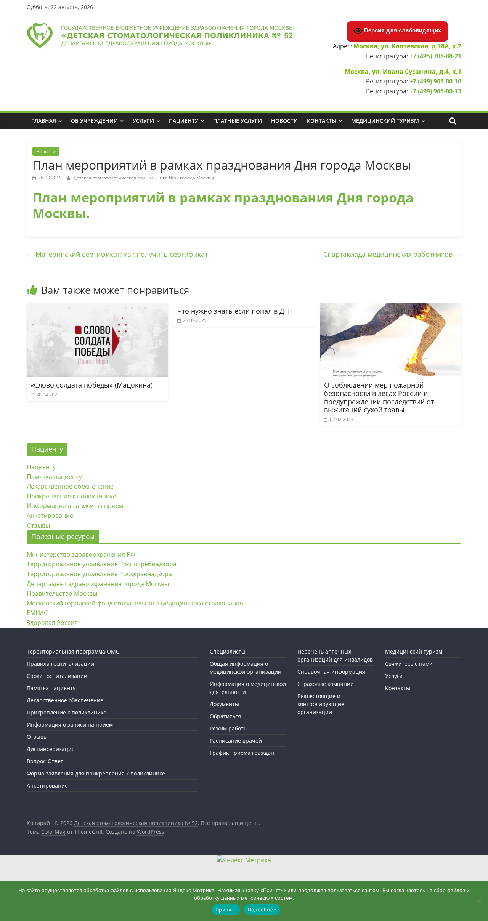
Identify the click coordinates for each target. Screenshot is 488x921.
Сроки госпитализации (57, 675)
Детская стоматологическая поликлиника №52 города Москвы (144, 178)
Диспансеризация (51, 749)
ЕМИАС (37, 613)
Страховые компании (325, 683)
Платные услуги (237, 120)
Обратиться (225, 716)
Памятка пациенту (54, 477)
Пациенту (183, 120)
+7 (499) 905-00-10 (435, 81)
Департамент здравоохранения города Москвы (98, 584)
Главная (43, 120)
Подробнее (262, 910)
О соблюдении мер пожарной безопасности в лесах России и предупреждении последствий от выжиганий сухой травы (379, 397)
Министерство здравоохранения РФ (81, 554)
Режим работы (229, 728)
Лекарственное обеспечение (70, 486)
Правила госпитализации (60, 663)
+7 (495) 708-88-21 (435, 56)
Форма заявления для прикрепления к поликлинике (96, 773)
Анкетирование (50, 515)
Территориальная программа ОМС (73, 651)
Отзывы (38, 525)
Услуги (143, 120)
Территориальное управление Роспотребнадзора (102, 564)
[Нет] (478, 901)
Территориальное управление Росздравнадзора (99, 574)
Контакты (321, 120)
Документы (224, 704)
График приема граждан (242, 752)
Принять (225, 910)
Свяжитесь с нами (409, 663)
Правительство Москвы (62, 593)
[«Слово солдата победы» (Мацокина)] (97, 308)
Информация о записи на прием (75, 505)
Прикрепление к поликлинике (71, 496)
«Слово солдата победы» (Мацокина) (91, 384)
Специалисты (228, 651)
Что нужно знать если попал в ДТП (235, 311)
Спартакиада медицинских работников (392, 254)
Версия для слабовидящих (402, 30)
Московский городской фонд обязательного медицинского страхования (135, 603)
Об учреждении (94, 120)
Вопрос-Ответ (45, 761)
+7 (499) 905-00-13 (435, 91)
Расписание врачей (236, 740)
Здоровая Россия (52, 622)
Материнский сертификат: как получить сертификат (117, 254)
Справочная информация (331, 671)
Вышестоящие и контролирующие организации (320, 704)
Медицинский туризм (385, 120)
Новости (284, 120)
